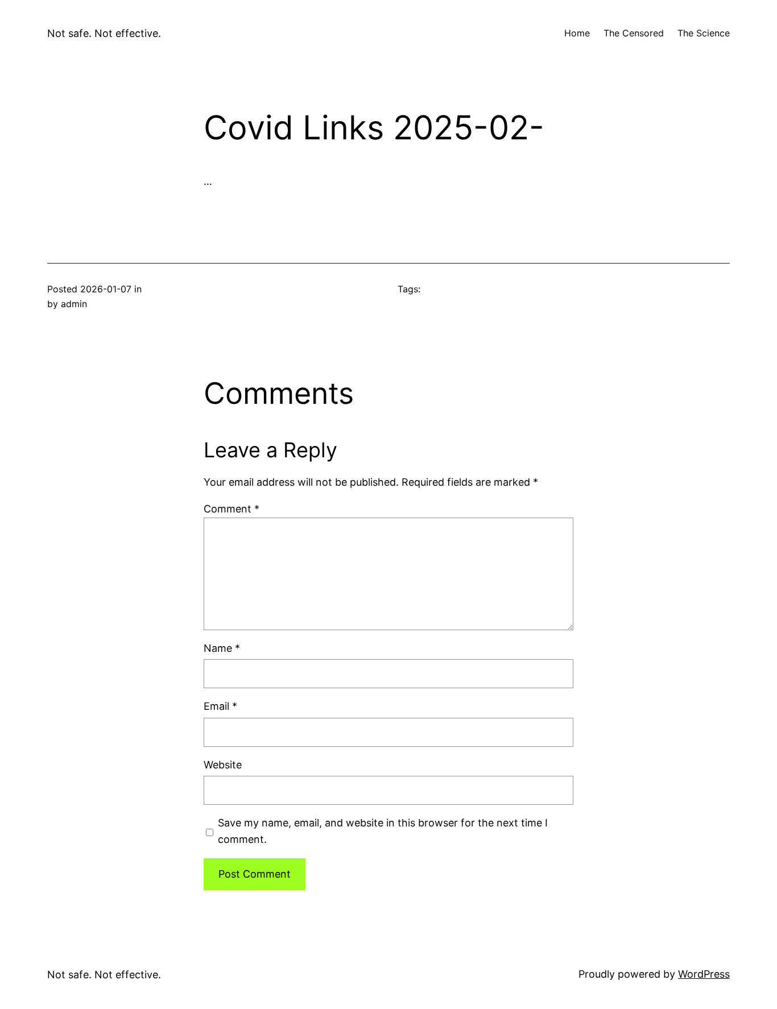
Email (220, 706)
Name (222, 648)
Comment (231, 509)
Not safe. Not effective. (104, 33)
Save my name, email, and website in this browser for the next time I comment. (383, 831)
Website (223, 765)
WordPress (704, 974)
